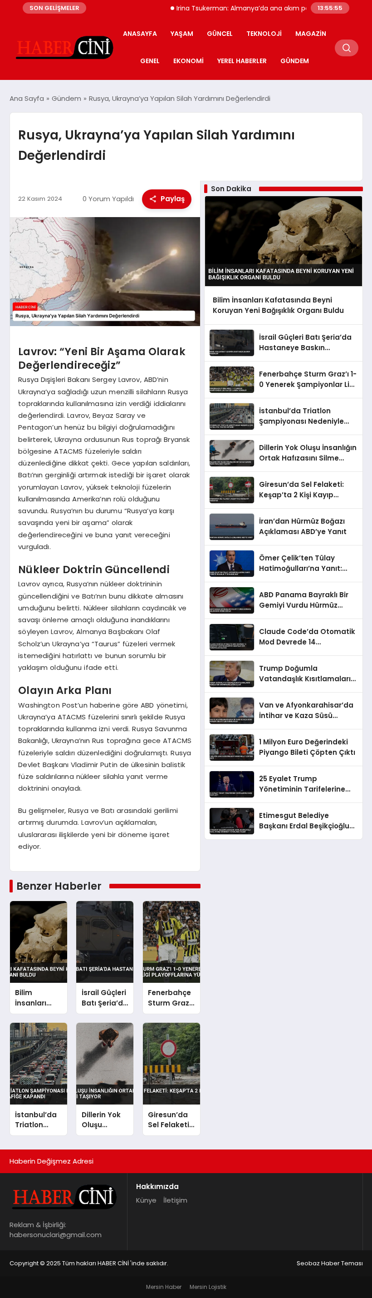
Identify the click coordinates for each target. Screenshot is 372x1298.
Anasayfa (140, 33)
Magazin (310, 33)
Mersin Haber (163, 1287)
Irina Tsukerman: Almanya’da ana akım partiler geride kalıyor (254, 8)
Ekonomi (188, 60)
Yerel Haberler (242, 60)
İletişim (175, 1200)
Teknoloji (264, 33)
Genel (150, 60)
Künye (146, 1200)
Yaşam (182, 33)
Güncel (220, 33)
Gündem (294, 60)
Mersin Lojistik (208, 1287)
